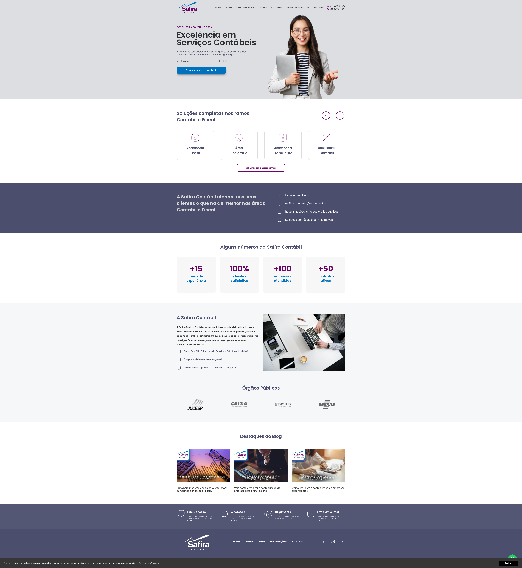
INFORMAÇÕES (278, 541)
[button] (340, 115)
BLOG (279, 7)
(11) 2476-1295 (337, 9)
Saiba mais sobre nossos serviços (261, 168)
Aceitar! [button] (508, 563)
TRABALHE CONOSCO (298, 7)
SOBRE (228, 7)
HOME (218, 7)
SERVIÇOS (265, 7)
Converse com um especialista (201, 70)
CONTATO (318, 7)
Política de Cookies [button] (149, 563)
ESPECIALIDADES (245, 7)
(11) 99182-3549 (337, 6)
